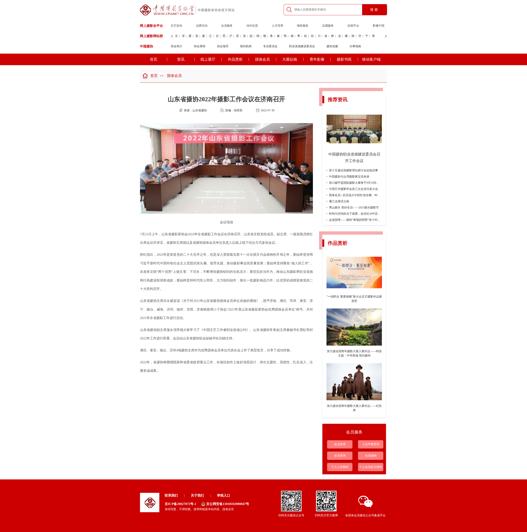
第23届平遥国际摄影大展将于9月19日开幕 (355, 182)
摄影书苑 (344, 59)
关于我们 (197, 495)
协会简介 (176, 46)
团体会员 (262, 59)
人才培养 (277, 25)
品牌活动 (202, 25)
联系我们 (171, 495)
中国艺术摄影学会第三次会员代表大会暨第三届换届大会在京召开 (371, 189)
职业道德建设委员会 (302, 46)
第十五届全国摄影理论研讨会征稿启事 (353, 170)
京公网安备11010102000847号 (227, 504)
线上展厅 (208, 59)
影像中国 (378, 25)
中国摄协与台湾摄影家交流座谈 (349, 176)
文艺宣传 (176, 25)
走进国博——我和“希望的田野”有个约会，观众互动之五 (365, 219)
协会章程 (199, 46)
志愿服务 (328, 25)
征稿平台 (353, 25)
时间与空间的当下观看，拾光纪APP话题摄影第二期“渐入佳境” (369, 213)
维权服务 (302, 25)
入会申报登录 (370, 444)
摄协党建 (332, 46)
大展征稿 (289, 59)
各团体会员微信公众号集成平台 (365, 515)
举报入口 (223, 495)
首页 (153, 59)
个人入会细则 (340, 466)
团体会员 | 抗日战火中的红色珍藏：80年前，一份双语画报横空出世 (372, 195)
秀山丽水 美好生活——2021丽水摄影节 (354, 207)
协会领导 (223, 46)
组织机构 (246, 46)
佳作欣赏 (252, 25)
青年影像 (317, 59)
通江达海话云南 (339, 201)
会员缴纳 (371, 455)
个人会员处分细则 (370, 466)
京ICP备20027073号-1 (180, 504)
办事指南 (355, 46)
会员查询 (340, 455)
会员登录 (340, 444)
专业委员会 (270, 46)
